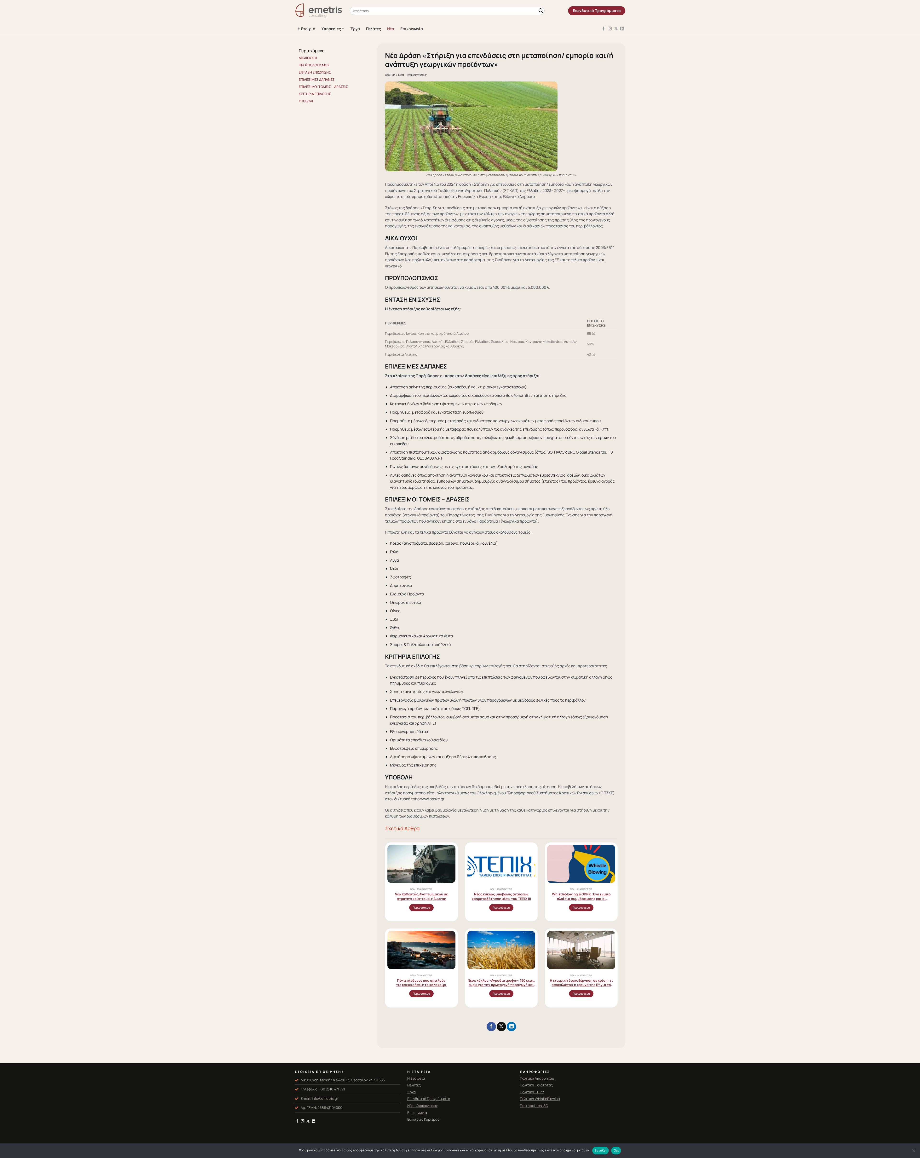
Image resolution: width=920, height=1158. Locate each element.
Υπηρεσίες (331, 28)
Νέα (390, 28)
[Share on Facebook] (491, 1026)
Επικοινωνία (411, 28)
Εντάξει (600, 1150)
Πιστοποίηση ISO (534, 1105)
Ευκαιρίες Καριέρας (423, 1119)
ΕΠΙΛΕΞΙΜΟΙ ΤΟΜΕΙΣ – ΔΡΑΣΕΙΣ (323, 86)
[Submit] (540, 11)
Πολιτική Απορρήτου (537, 1078)
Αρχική (390, 75)
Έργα (355, 28)
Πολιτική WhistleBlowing (540, 1098)
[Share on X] (501, 1026)
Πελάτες (373, 28)
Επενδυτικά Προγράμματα (428, 1098)
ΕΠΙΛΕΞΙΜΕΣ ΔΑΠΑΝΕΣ (316, 79)
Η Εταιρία (306, 28)
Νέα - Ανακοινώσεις (412, 75)
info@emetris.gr (325, 1098)
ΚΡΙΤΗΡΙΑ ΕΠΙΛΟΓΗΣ (315, 94)
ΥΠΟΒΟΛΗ (307, 101)
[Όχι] (913, 1152)
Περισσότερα (421, 907)
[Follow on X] (616, 29)
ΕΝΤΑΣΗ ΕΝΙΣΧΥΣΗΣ (315, 72)
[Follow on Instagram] (610, 29)
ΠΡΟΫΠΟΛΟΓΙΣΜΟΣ (314, 65)
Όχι (616, 1150)
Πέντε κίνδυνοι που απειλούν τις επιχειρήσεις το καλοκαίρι (421, 982)
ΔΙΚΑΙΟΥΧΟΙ (308, 58)
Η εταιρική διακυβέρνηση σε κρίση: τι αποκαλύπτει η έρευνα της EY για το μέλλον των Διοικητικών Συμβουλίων (581, 982)
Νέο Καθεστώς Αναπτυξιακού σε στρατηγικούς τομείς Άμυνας (421, 896)
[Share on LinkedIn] (511, 1026)
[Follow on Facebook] (603, 29)
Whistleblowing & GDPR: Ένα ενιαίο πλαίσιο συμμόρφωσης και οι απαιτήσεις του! (581, 896)
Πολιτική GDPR (532, 1091)
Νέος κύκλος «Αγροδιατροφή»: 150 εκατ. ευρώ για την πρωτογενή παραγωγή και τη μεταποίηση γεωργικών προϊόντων (501, 982)
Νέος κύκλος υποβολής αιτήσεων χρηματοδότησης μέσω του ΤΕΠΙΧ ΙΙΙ (501, 896)
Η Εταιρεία (416, 1078)
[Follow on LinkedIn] (622, 29)
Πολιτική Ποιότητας (536, 1085)
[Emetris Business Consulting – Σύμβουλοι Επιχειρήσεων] (319, 11)
